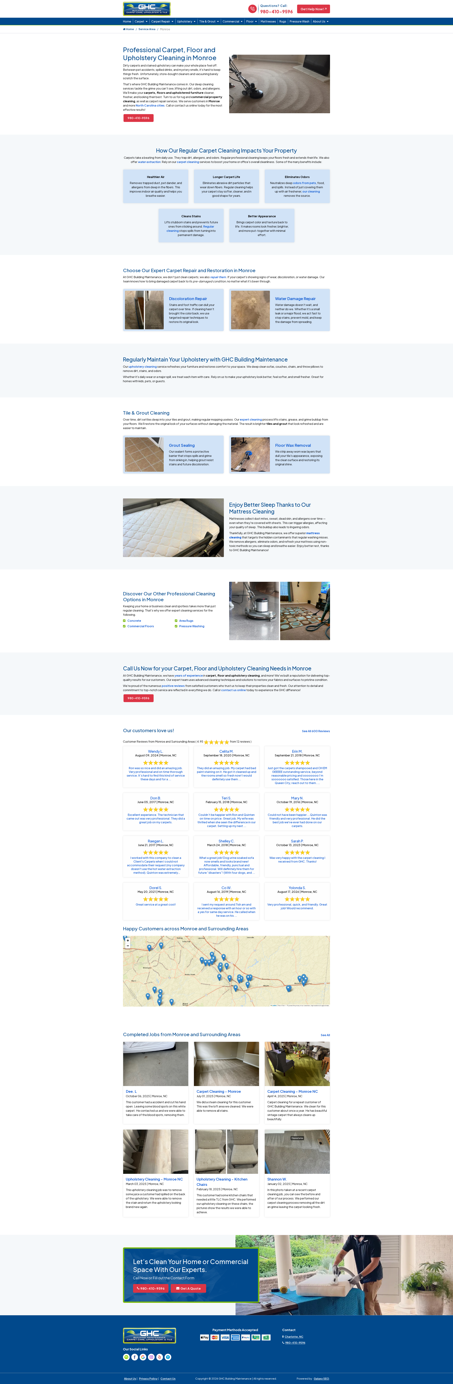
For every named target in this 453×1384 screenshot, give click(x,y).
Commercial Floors (140, 626)
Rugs (282, 21)
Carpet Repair (160, 21)
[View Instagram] (151, 1357)
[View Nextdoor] (126, 1357)
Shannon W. (277, 1179)
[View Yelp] (159, 1357)
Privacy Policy (148, 1378)
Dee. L (131, 1091)
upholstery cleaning (142, 366)
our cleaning (311, 191)
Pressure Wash (299, 21)
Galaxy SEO (321, 1378)
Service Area (147, 29)
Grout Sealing (182, 445)
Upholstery (184, 21)
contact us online (233, 690)
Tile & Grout (207, 21)
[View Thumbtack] (168, 1357)
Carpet (139, 21)
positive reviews (173, 686)
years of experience (188, 675)
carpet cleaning (188, 162)
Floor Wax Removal (293, 445)
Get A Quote (190, 1288)
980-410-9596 (276, 11)
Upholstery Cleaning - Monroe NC (154, 1179)
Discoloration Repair (188, 298)
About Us (319, 21)
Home (127, 21)
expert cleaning (251, 419)
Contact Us (168, 1378)
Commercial (231, 21)
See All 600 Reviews (316, 731)
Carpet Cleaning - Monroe (219, 1091)
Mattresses (268, 21)
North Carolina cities (150, 105)
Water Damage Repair (295, 298)
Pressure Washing (191, 626)
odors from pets (304, 183)
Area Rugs (186, 620)
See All (325, 1035)
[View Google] (143, 1357)
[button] (226, 966)
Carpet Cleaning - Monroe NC (292, 1091)
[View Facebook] (134, 1357)
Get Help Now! (312, 9)
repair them (218, 277)
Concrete (134, 620)
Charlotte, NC (294, 1336)
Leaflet (274, 1005)
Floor (250, 21)
